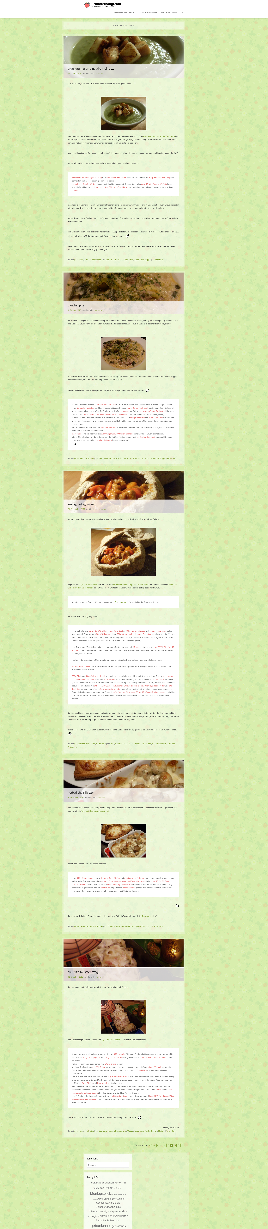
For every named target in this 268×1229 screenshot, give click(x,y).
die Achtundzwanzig (118, 1194)
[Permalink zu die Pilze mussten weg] (124, 960)
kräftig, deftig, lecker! (82, 504)
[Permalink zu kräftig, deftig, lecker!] (124, 492)
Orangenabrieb (121, 602)
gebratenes (119, 1226)
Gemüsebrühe (105, 458)
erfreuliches (107, 1216)
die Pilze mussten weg (83, 972)
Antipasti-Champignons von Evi (95, 811)
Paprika (137, 744)
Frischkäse (119, 260)
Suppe (148, 260)
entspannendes (117, 1211)
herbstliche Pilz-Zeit (81, 792)
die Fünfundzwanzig (109, 1198)
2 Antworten (157, 926)
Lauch (146, 458)
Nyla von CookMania (111, 1040)
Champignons (114, 926)
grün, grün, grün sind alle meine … (91, 68)
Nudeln (161, 1131)
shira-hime (99, 73)
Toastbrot (146, 926)
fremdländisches (105, 1220)
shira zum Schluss (169, 13)
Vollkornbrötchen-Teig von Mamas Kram (131, 584)
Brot (112, 744)
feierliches (121, 1216)
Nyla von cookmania (88, 584)
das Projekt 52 (108, 1187)
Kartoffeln (129, 260)
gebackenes (79, 744)
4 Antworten (157, 260)
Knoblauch (139, 260)
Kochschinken (151, 1131)
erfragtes (93, 1216)
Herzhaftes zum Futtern (123, 13)
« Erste (152, 1145)
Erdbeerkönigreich (106, 4)
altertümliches (97, 1182)
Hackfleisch (118, 458)
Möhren (129, 744)
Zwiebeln (171, 744)
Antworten (171, 458)
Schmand (154, 458)
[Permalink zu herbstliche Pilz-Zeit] (124, 781)
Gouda (130, 1131)
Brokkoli (109, 260)
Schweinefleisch (159, 744)
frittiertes (117, 1221)
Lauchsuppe (76, 305)
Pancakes (146, 916)
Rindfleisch (146, 744)
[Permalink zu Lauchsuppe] (124, 293)
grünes (87, 260)
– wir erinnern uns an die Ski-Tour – (159, 136)
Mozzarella (136, 926)
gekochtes (78, 260)
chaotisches (111, 1182)
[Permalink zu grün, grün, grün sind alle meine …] (124, 57)
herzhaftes (96, 260)
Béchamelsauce (106, 1131)
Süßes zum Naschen (148, 13)
